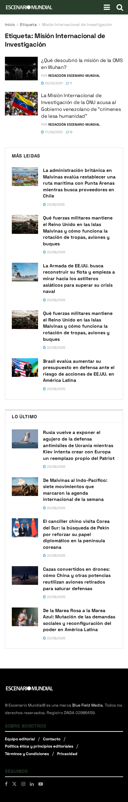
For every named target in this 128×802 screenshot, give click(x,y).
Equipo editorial (20, 739)
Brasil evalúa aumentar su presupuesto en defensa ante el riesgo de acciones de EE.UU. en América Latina (79, 370)
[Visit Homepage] (29, 7)
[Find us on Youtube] (40, 784)
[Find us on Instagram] (23, 784)
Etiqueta (28, 24)
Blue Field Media (87, 705)
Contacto (51, 739)
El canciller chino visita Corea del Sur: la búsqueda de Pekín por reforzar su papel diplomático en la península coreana (76, 534)
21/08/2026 (55, 204)
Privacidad (67, 753)
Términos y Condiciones (27, 753)
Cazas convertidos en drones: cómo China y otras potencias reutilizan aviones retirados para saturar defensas (77, 578)
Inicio (10, 24)
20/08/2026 (55, 300)
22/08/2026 (55, 252)
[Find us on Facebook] (6, 784)
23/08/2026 (55, 466)
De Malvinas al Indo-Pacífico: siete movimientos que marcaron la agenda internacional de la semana (75, 490)
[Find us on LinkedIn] (32, 784)
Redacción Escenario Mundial (74, 75)
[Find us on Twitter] (14, 784)
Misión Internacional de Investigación (77, 24)
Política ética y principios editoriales (39, 746)
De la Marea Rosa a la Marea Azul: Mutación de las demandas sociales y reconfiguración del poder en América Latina (79, 620)
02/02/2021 (53, 83)
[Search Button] (120, 7)
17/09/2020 (53, 132)
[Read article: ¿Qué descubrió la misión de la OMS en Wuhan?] (21, 68)
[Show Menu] (107, 7)
